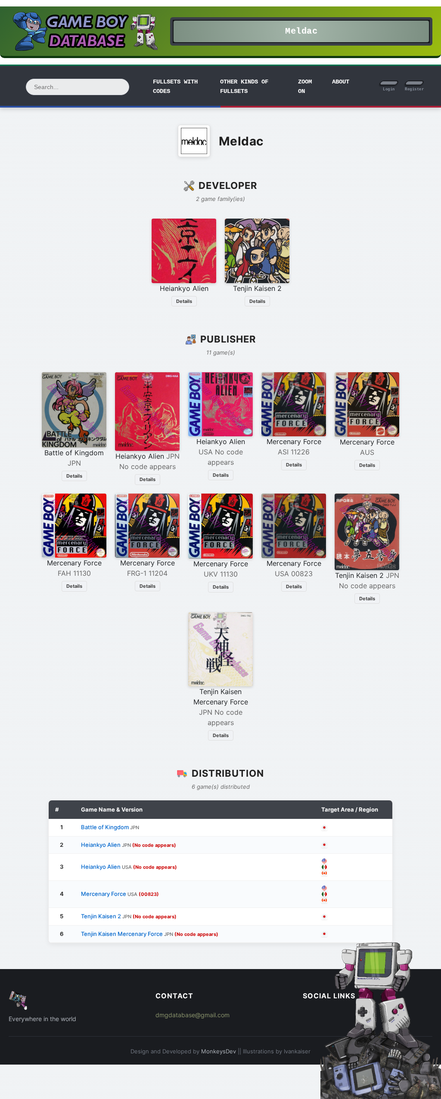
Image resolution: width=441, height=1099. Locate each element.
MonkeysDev (218, 1051)
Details (184, 301)
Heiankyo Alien (128, 844)
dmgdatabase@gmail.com (192, 1015)
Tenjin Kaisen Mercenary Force (149, 933)
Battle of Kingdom (110, 827)
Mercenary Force (120, 893)
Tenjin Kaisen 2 (129, 916)
